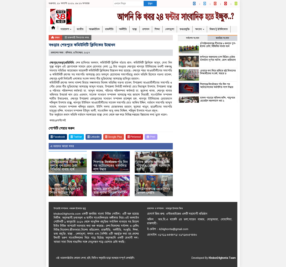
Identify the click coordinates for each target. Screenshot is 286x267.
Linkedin (95, 137)
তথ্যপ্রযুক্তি (185, 29)
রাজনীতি (109, 29)
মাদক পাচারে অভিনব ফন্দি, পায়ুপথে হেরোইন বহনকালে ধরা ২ (153, 165)
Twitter (77, 137)
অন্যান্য (199, 29)
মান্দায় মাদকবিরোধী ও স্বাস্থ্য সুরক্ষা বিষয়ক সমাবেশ (110, 191)
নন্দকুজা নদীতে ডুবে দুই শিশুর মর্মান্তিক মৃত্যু (65, 191)
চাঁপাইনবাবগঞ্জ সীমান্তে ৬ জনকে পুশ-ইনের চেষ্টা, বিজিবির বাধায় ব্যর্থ (65, 165)
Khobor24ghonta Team (222, 258)
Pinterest (135, 137)
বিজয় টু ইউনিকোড (219, 29)
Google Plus (114, 137)
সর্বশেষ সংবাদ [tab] (192, 37)
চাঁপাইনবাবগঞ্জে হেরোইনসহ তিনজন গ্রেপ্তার (153, 191)
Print (152, 137)
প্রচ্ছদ (57, 37)
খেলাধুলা (169, 29)
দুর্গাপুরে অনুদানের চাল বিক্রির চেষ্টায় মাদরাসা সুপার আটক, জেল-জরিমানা (218, 58)
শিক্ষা (157, 29)
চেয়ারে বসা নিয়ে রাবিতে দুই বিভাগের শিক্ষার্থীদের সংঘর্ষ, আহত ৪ (218, 72)
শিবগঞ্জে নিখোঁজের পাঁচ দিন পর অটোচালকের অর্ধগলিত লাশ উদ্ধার (110, 165)
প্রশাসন (145, 29)
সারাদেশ (65, 29)
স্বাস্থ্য (134, 29)
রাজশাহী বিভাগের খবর (78, 37)
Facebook (59, 137)
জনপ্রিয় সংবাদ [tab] (222, 37)
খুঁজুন (150, 3)
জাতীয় (80, 29)
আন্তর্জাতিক (94, 29)
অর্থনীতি (123, 29)
